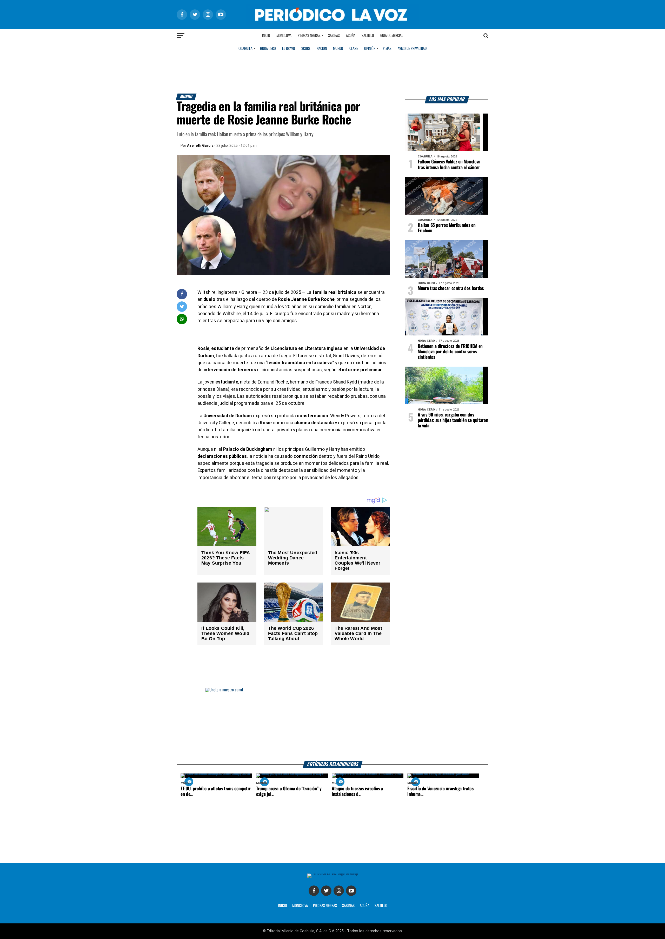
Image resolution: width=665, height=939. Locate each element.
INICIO (282, 906)
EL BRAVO (288, 49)
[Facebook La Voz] (314, 890)
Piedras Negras (309, 36)
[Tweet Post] (182, 306)
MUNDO (338, 49)
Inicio (266, 36)
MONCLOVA (300, 906)
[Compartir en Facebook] (182, 294)
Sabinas (334, 36)
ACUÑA (364, 906)
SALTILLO (381, 906)
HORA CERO (268, 49)
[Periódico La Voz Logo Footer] (332, 873)
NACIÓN (322, 49)
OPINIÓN (369, 49)
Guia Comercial (391, 36)
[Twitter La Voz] (326, 890)
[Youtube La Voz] (351, 890)
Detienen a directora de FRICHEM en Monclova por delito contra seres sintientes (450, 352)
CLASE (353, 49)
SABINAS (348, 906)
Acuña (350, 36)
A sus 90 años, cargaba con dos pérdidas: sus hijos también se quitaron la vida (453, 420)
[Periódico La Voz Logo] (332, 24)
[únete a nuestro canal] (332, 724)
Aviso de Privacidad (412, 49)
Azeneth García (200, 145)
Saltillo (368, 36)
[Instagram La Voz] (339, 890)
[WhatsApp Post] (182, 319)
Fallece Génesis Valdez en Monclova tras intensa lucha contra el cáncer (449, 164)
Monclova (283, 36)
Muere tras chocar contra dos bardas (451, 288)
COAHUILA (245, 49)
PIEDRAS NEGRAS (325, 906)
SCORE (305, 49)
